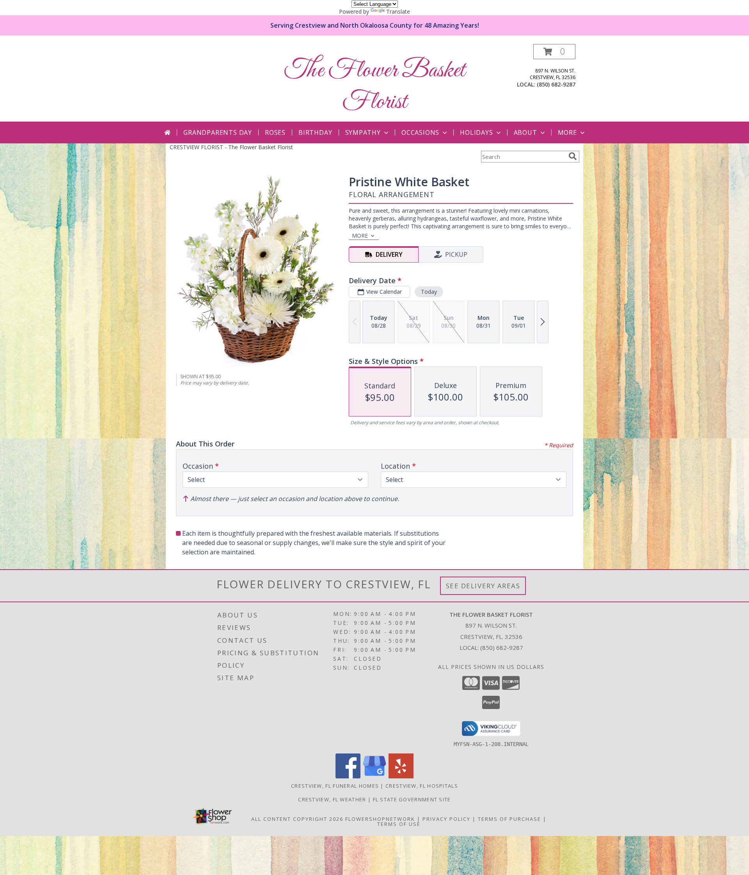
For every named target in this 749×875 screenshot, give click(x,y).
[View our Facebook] (347, 776)
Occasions (420, 132)
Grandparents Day (217, 132)
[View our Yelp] (401, 776)
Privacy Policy (446, 818)
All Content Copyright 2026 (297, 818)
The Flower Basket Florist (374, 86)
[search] (572, 156)
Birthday (315, 132)
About (525, 132)
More (567, 132)
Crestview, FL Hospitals (421, 785)
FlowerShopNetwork (380, 818)
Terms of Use (399, 823)
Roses (275, 132)
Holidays (476, 132)
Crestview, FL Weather (332, 799)
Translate (398, 11)
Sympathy (363, 132)
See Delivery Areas (483, 585)
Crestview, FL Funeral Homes (335, 785)
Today (429, 291)
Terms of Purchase (509, 818)
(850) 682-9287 (556, 84)
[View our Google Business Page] (374, 776)
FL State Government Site (412, 799)
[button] (554, 51)
